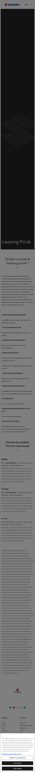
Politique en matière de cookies (11, 754)
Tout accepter (17, 768)
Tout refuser (17, 763)
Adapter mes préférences (17, 758)
